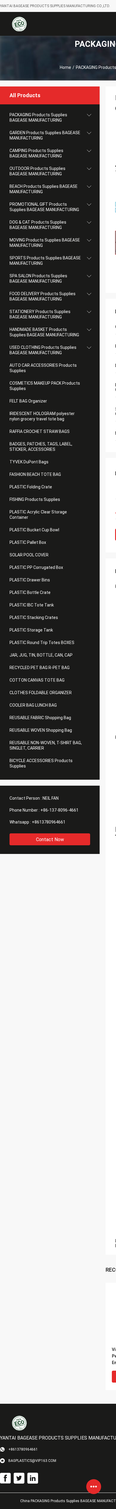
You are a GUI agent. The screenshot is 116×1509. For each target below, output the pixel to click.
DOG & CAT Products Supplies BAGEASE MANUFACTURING (38, 225)
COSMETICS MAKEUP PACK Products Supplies (45, 386)
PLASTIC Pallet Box (28, 542)
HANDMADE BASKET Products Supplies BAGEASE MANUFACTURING (44, 332)
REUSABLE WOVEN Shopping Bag (41, 730)
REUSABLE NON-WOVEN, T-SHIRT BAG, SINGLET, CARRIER (46, 745)
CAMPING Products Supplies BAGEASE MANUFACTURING (36, 153)
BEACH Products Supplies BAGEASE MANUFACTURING (44, 189)
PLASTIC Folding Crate (31, 487)
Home (65, 67)
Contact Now (50, 839)
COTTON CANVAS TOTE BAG (37, 680)
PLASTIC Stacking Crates (34, 617)
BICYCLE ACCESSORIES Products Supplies (41, 763)
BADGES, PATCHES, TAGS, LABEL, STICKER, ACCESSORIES (41, 447)
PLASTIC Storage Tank (31, 630)
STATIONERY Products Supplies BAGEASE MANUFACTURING (40, 314)
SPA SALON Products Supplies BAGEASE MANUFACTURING (38, 278)
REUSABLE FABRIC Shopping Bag (40, 717)
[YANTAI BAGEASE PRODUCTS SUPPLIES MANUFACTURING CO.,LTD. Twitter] (19, 1478)
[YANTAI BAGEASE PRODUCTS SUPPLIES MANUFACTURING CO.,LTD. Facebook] (5, 1478)
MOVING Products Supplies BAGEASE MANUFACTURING (45, 243)
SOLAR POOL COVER (29, 554)
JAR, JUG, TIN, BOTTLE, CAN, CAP (41, 655)
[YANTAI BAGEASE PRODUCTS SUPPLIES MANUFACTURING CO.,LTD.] (19, 23)
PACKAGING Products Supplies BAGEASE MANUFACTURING (38, 117)
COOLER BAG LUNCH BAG (33, 705)
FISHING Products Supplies (35, 499)
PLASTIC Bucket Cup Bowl (34, 529)
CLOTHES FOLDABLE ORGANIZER (41, 692)
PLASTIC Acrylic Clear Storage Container (38, 515)
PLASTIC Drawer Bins (30, 580)
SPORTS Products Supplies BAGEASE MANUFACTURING (45, 261)
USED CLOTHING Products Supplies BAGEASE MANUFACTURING (43, 350)
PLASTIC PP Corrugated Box (36, 567)
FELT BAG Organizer (28, 401)
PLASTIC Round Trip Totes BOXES (42, 642)
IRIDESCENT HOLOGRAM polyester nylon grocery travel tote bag (42, 416)
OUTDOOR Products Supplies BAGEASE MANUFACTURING (37, 171)
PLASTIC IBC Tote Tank (32, 605)
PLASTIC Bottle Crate (30, 592)
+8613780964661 (48, 822)
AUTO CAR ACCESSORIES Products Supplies (43, 368)
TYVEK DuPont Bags (29, 461)
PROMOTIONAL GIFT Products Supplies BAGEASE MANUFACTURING (44, 207)
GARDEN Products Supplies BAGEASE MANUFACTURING (45, 135)
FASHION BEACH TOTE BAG (35, 474)
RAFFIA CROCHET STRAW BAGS (40, 431)
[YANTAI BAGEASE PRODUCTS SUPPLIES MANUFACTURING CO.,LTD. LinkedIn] (32, 1478)
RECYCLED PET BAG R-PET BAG (40, 667)
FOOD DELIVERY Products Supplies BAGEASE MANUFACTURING (43, 296)
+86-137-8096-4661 (59, 810)
